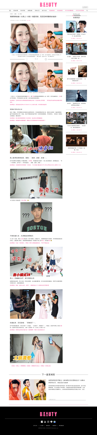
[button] (46, 59)
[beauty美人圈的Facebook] (42, 422)
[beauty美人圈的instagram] (48, 422)
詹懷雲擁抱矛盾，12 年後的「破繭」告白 (76, 148)
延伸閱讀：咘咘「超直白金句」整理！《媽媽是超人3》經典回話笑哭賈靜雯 (29, 285)
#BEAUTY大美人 (35, 365)
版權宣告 (54, 425)
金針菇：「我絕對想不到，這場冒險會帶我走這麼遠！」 (76, 104)
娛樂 (15, 13)
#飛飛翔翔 (23, 365)
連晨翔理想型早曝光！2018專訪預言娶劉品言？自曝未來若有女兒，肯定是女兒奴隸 (66, 381)
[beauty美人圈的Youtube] (45, 422)
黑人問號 (24, 200)
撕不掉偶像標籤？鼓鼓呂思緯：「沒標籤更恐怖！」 (76, 79)
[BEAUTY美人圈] (48, 4)
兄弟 (60, 96)
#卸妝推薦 (60, 10)
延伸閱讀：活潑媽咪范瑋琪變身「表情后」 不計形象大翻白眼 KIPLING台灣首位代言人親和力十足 (35, 165)
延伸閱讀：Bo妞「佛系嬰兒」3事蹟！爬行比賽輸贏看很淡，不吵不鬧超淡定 (29, 243)
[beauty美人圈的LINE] (51, 422)
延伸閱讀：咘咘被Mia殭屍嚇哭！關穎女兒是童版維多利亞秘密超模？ (28, 120)
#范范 (13, 365)
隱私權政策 (61, 425)
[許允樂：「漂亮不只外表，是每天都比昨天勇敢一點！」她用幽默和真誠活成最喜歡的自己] (76, 49)
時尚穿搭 (23, 10)
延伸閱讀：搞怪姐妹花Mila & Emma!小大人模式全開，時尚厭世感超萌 (28, 104)
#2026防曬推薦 (69, 10)
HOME (11, 13)
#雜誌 (42, 365)
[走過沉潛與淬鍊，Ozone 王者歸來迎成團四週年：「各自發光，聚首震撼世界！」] (76, 118)
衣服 (42, 240)
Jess (29, 20)
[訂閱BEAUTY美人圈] (54, 422)
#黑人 (17, 365)
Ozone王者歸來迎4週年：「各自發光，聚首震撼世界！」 (76, 126)
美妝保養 (15, 10)
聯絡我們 (48, 425)
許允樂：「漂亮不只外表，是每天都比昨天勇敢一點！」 (76, 57)
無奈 (49, 240)
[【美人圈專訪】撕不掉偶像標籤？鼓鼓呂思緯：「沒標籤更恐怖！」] (76, 71)
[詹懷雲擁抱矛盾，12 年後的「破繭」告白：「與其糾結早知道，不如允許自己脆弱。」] (76, 140)
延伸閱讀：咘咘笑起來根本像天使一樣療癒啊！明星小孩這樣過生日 (27, 329)
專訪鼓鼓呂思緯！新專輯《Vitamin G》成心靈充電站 (76, 35)
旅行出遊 (44, 10)
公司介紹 (35, 425)
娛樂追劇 (30, 10)
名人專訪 (20, 13)
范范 (28, 96)
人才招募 (41, 425)
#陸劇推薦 (52, 10)
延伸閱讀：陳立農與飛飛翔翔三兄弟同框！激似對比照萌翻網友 (26, 118)
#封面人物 (48, 365)
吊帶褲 (30, 160)
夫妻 (61, 325)
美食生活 (37, 10)
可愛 (33, 96)
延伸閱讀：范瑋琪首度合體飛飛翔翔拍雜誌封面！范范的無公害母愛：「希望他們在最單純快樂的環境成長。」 (36, 101)
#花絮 (28, 365)
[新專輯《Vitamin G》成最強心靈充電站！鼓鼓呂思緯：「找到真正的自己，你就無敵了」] (76, 27)
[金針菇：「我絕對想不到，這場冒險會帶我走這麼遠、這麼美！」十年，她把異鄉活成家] (76, 96)
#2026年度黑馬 (80, 10)
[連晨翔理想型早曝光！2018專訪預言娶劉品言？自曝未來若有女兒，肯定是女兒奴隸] (27, 389)
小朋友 (22, 238)
